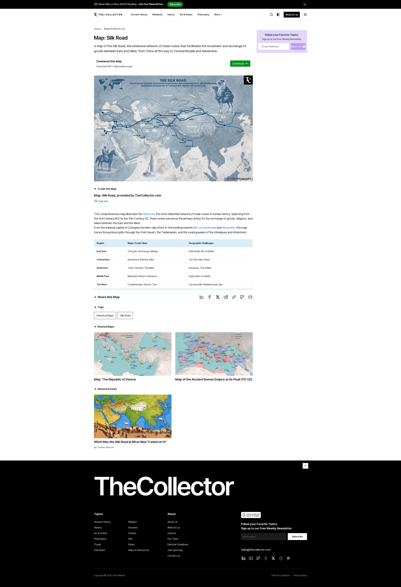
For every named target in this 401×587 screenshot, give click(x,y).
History (98, 527)
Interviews (99, 550)
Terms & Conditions (280, 575)
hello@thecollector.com (256, 549)
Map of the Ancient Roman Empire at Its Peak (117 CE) (213, 379)
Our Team (172, 538)
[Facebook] (209, 297)
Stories (132, 533)
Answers (133, 527)
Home (97, 28)
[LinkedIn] (201, 297)
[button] (173, 128)
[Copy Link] (234, 297)
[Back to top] (305, 466)
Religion (132, 521)
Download (238, 63)
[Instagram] (280, 558)
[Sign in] (305, 14)
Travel (97, 544)
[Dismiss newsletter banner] (305, 4)
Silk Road (148, 214)
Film (130, 538)
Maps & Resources (114, 28)
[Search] (271, 14)
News (131, 544)
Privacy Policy (300, 575)
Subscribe (175, 4)
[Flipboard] (242, 297)
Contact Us (173, 555)
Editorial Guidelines (177, 544)
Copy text (103, 201)
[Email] (250, 297)
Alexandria (228, 227)
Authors (171, 533)
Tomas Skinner (105, 447)
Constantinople (207, 227)
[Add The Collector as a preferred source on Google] (251, 515)
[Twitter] (217, 297)
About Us (172, 521)
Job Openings (175, 550)
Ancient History (102, 521)
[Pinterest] (288, 558)
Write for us (292, 14)
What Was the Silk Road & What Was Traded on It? (130, 442)
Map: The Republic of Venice (115, 379)
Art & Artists (100, 533)
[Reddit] (225, 297)
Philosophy (100, 538)
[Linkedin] (243, 558)
